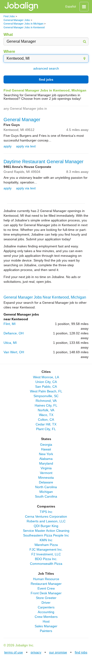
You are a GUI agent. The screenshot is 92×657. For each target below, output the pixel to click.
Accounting (46, 612)
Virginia (46, 468)
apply (8, 146)
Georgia (46, 444)
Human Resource (46, 579)
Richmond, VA (46, 401)
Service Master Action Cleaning (46, 530)
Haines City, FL (46, 405)
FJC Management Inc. (46, 549)
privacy (36, 652)
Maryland (46, 463)
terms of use (13, 652)
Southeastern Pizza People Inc (46, 535)
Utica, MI (10, 343)
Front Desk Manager (46, 593)
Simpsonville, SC (46, 396)
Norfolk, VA (46, 410)
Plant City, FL (46, 429)
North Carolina (46, 487)
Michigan (46, 492)
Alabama (46, 459)
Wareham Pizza (46, 545)
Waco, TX (46, 415)
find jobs (46, 79)
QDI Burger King (46, 526)
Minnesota (46, 477)
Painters (46, 631)
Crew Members (46, 617)
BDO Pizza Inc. (46, 559)
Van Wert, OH (14, 352)
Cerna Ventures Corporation (46, 516)
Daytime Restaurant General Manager (44, 161)
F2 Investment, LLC (46, 554)
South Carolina (46, 496)
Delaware (46, 482)
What (8, 35)
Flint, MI (10, 324)
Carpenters (46, 607)
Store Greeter (46, 598)
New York (46, 454)
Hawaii (46, 449)
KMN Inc (46, 540)
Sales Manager (46, 626)
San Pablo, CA (46, 386)
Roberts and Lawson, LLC (46, 521)
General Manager (22, 119)
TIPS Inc (46, 512)
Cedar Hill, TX (46, 424)
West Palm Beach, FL (46, 391)
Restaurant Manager (46, 584)
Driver (46, 602)
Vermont (46, 473)
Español (70, 6)
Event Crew (46, 588)
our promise (58, 652)
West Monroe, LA (46, 377)
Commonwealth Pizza (46, 564)
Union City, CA (46, 382)
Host (46, 621)
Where (9, 52)
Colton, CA (46, 419)
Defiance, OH (14, 333)
